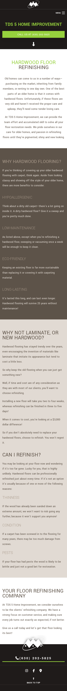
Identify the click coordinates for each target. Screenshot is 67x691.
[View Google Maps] (40, 671)
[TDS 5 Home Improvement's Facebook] (34, 671)
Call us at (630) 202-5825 (33, 34)
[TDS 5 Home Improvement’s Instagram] (26, 671)
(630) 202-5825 (35, 658)
